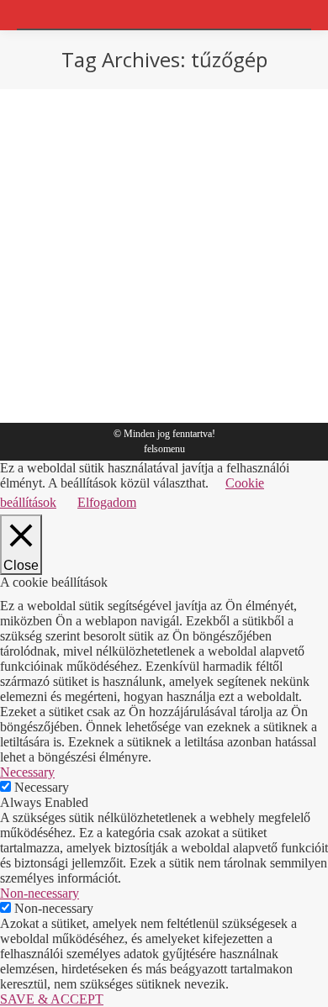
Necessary (41, 787)
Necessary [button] (27, 772)
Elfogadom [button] (106, 502)
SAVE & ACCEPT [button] (51, 999)
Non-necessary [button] (39, 893)
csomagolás (86, 377)
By (147, 377)
